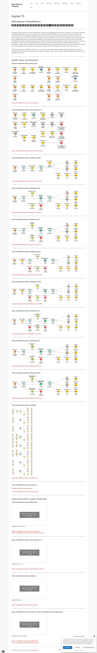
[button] (94, 636)
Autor (36, 3)
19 (60, 25)
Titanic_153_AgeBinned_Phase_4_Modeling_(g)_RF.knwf (26, 366)
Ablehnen (77, 647)
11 (38, 25)
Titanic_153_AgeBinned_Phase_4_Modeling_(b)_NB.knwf (26, 212)
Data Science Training (17, 5)
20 (63, 25)
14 (47, 25)
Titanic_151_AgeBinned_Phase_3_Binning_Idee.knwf (25, 102)
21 (66, 25)
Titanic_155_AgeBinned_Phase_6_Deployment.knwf (25, 491)
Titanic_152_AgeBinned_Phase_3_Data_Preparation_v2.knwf (27, 150)
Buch (31, 3)
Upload (71, 3)
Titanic (42, 3)
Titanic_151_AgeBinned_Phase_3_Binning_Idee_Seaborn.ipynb (28, 532)
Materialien (57, 3)
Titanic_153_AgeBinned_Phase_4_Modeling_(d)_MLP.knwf (27, 274)
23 (72, 25)
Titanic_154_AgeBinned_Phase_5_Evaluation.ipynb (25, 640)
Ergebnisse (65, 3)
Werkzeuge (49, 3)
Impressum (82, 650)
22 (69, 25)
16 (52, 25)
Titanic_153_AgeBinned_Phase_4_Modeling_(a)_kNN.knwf (27, 181)
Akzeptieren (67, 647)
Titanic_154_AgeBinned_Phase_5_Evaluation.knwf (25, 477)
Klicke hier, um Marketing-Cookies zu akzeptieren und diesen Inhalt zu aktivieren (29, 515)
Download (78, 3)
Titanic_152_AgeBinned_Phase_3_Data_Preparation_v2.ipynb (27, 568)
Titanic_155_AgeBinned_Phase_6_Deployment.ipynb (25, 642)
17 (55, 25)
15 (49, 25)
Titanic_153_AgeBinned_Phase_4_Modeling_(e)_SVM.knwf (27, 303)
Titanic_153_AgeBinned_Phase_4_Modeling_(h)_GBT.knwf (27, 398)
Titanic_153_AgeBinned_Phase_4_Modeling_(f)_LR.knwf (26, 333)
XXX (31, 7)
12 (41, 25)
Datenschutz (77, 650)
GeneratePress (35, 650)
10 (36, 25)
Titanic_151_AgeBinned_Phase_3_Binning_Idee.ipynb (25, 531)
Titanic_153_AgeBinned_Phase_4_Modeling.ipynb (24, 604)
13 (44, 25)
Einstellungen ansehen (88, 647)
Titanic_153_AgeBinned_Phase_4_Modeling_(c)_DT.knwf (26, 244)
